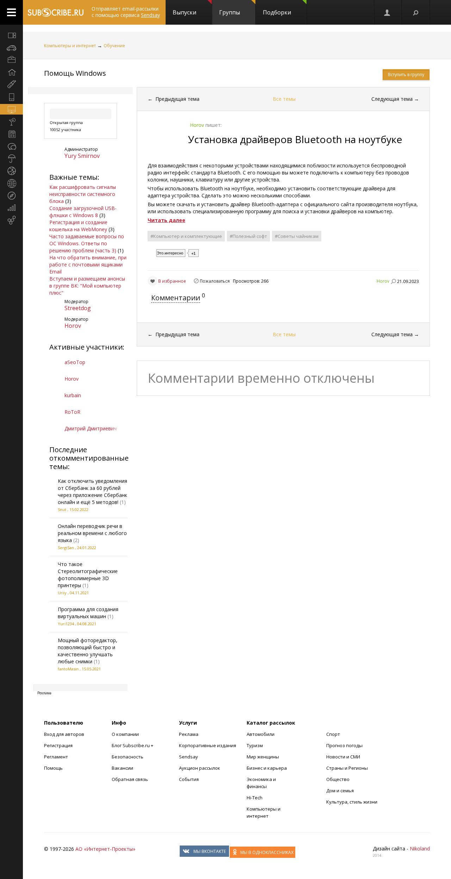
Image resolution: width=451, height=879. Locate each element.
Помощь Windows (75, 73)
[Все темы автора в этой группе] (393, 281)
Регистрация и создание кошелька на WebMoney (78, 226)
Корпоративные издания (207, 745)
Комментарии (175, 297)
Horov (72, 326)
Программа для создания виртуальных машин (88, 613)
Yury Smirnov (82, 156)
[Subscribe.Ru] (55, 12)
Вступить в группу (406, 75)
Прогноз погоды (344, 745)
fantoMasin (68, 668)
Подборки (277, 12)
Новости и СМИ (343, 757)
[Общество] (11, 146)
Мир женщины (263, 757)
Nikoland (420, 848)
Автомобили (260, 734)
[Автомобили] (11, 47)
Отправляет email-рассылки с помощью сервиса (126, 11)
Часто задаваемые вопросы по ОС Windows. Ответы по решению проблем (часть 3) (86, 243)
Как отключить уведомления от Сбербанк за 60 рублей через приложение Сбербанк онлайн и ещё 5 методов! (92, 491)
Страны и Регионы (347, 768)
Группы (229, 12)
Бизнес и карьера (267, 768)
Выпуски (184, 12)
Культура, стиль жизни (351, 802)
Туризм (255, 745)
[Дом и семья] (11, 72)
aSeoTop (74, 362)
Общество (338, 779)
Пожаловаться (215, 281)
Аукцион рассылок (199, 768)
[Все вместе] (11, 35)
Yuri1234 (66, 623)
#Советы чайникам (297, 236)
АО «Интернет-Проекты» (105, 849)
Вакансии (122, 768)
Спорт (333, 734)
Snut (62, 509)
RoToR (72, 411)
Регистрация (58, 745)
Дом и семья (340, 790)
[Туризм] (11, 195)
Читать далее (166, 220)
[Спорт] (11, 171)
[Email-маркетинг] (11, 220)
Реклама (188, 734)
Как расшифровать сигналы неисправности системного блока (82, 194)
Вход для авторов (64, 734)
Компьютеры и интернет (70, 46)
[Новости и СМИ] (11, 134)
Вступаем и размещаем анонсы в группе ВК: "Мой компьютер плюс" (87, 285)
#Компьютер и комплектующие (186, 236)
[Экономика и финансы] (11, 208)
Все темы (284, 99)
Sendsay (188, 757)
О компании (125, 734)
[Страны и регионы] (11, 183)
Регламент (56, 757)
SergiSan (66, 547)
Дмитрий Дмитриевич (90, 428)
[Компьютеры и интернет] (11, 109)
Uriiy (62, 592)
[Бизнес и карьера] (11, 60)
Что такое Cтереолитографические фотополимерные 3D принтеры (88, 575)
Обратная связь (130, 779)
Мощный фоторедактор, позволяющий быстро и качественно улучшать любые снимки (87, 651)
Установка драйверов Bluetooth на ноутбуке (295, 139)
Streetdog (77, 308)
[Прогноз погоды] (11, 158)
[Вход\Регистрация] (387, 12)
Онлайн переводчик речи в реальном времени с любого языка (92, 533)
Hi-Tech (254, 797)
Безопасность (127, 757)
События (189, 779)
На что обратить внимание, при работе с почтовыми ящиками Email (87, 264)
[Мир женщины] (11, 84)
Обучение (114, 46)
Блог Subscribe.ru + (133, 745)
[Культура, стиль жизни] (11, 121)
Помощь (53, 768)
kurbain (72, 395)
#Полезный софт (248, 236)
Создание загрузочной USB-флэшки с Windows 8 (83, 212)
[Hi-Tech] (11, 97)
